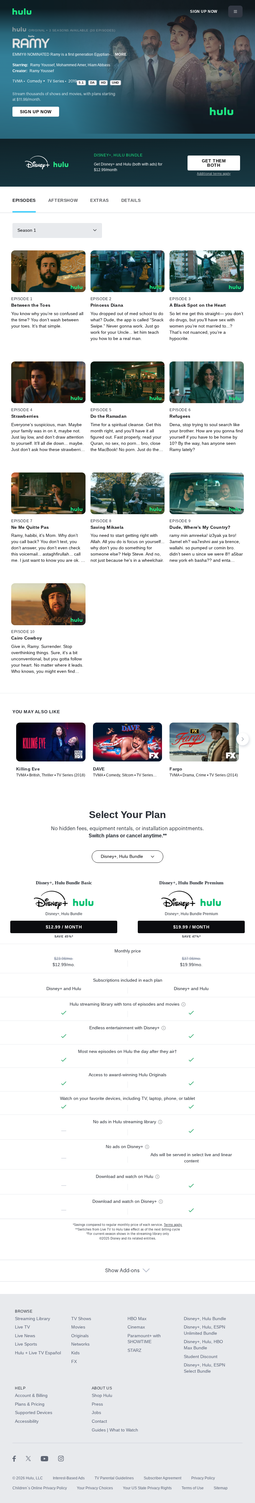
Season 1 (26, 230)
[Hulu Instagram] (61, 1458)
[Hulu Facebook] (19, 1458)
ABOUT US (102, 1388)
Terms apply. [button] (173, 1224)
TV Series (55, 81)
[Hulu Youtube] (49, 1458)
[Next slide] (242, 739)
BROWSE (24, 1311)
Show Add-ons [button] (122, 1270)
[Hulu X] (33, 1458)
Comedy (34, 81)
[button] (24, 199)
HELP (20, 1388)
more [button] (121, 54)
